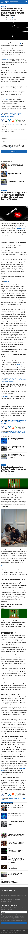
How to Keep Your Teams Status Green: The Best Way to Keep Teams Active (17, 448)
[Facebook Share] (2, 120)
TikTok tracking (20, 228)
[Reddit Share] (13, 120)
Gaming (20, 798)
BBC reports (6, 59)
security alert (21, 432)
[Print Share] (23, 120)
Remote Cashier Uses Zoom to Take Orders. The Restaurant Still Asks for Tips (16, 173)
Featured (11, 431)
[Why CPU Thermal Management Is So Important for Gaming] (4, 441)
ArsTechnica (20, 364)
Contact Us (18, 930)
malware (6, 432)
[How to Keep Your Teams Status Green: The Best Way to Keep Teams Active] (4, 448)
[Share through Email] (19, 120)
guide (24, 798)
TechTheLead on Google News (13, 124)
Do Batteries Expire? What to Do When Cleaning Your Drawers (16, 164)
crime (10, 157)
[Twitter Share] (6, 120)
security (19, 43)
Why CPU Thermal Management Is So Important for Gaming (16, 439)
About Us (12, 930)
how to (17, 431)
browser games (13, 798)
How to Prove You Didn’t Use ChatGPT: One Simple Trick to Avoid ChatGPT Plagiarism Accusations (13, 379)
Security (3, 158)
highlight (15, 157)
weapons (8, 158)
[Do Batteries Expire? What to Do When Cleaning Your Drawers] (4, 166)
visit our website (7, 147)
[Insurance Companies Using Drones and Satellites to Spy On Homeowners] (4, 182)
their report (7, 281)
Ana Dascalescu (11, 17)
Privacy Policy (6, 930)
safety (20, 157)
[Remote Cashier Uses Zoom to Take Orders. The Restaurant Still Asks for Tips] (4, 174)
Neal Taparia (10, 474)
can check (5, 396)
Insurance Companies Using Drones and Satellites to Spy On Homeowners (16, 181)
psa (10, 432)
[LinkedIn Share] (9, 120)
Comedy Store (16, 899)
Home (24, 930)
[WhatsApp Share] (16, 120)
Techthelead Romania (6, 899)
